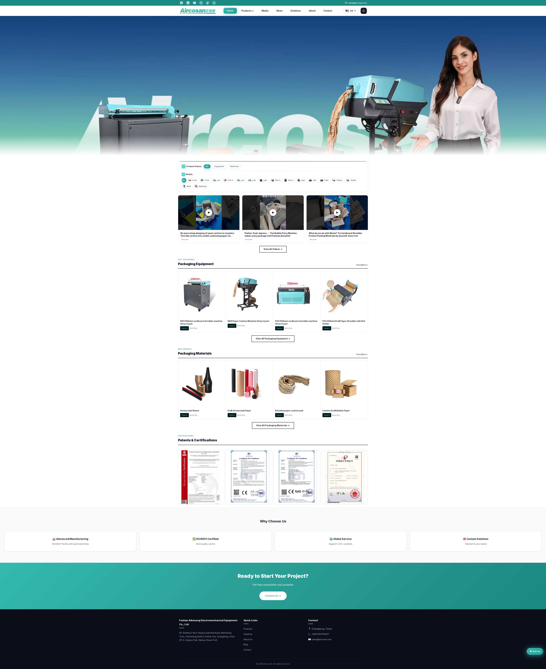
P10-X (230, 180)
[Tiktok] (207, 3)
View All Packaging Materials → (273, 425)
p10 (218, 180)
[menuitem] (230, 11)
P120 (326, 180)
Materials (234, 166)
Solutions (248, 634)
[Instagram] (201, 3)
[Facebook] (181, 3)
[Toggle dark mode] (364, 11)
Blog (246, 644)
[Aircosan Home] (197, 11)
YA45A (353, 180)
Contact (247, 650)
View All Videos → (273, 249)
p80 (303, 180)
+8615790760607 (320, 634)
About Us (248, 639)
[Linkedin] (188, 3)
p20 (242, 180)
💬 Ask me (535, 651)
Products (248, 629)
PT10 (207, 180)
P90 (314, 180)
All (207, 166)
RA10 (189, 186)
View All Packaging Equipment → (273, 338)
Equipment (219, 166)
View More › (362, 265)
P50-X (291, 180)
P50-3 (277, 180)
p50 (265, 180)
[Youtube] (194, 3)
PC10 (194, 180)
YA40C (339, 180)
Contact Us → (273, 595)
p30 (254, 180)
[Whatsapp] (214, 3)
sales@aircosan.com (357, 3)
